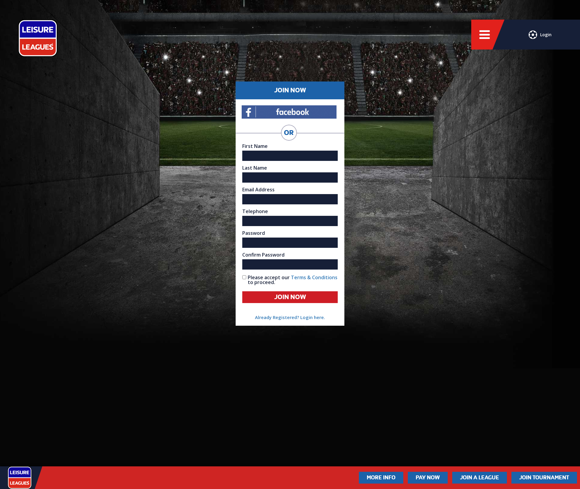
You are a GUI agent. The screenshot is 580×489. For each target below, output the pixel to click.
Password (253, 233)
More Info (381, 478)
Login (546, 34)
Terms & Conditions (314, 277)
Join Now (290, 297)
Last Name (254, 167)
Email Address (258, 189)
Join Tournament (544, 478)
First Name (255, 146)
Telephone (255, 211)
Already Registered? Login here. (290, 317)
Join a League (479, 478)
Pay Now (428, 478)
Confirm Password (263, 254)
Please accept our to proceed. (292, 280)
